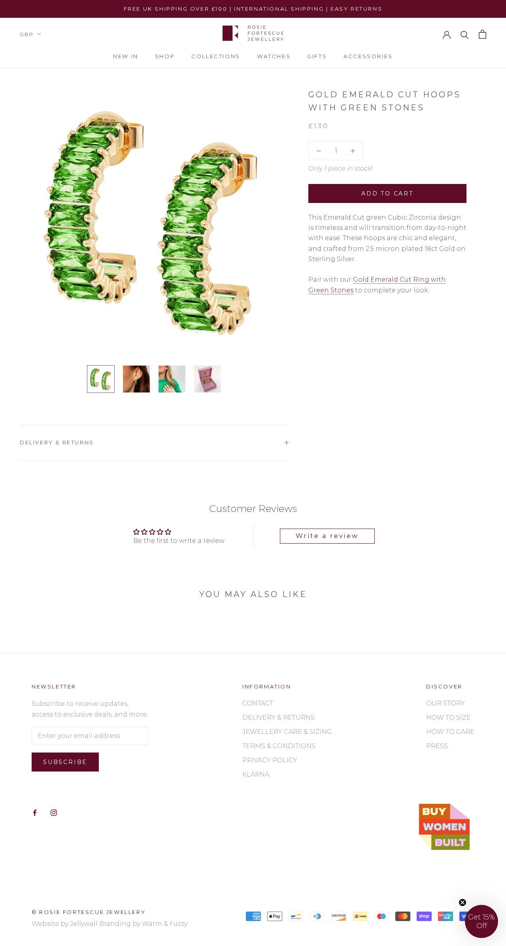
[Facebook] (35, 812)
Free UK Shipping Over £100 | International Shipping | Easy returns (253, 9)
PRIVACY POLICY (269, 760)
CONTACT (257, 703)
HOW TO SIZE (448, 717)
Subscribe (65, 762)
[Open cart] (482, 34)
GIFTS (317, 56)
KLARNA (255, 774)
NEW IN (125, 56)
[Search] (465, 34)
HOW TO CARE (450, 732)
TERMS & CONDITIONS (278, 746)
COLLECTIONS (215, 56)
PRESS (437, 746)
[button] (481, 921)
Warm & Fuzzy (164, 923)
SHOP (165, 56)
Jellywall (84, 923)
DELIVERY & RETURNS (278, 717)
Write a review (327, 536)
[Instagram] (54, 812)
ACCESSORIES (368, 56)
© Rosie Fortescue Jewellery (88, 912)
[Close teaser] (462, 902)
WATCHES (274, 56)
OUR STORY (445, 703)
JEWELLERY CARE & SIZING (287, 732)
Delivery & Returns (57, 442)
